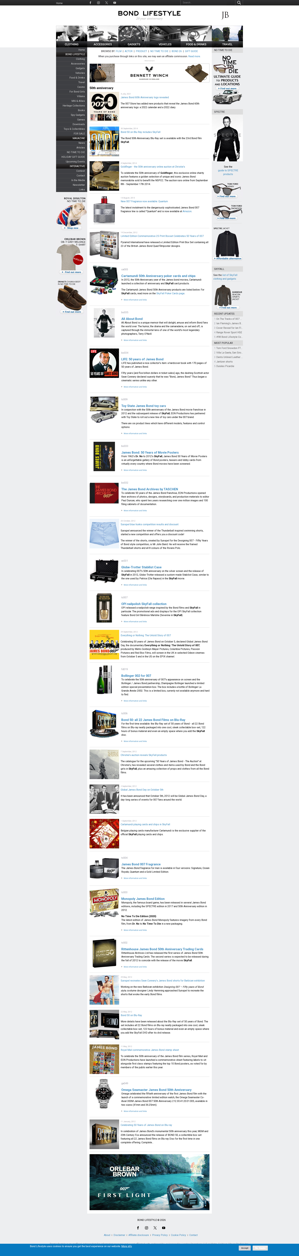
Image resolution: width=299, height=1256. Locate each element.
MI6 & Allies (78, 100)
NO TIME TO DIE (76, 152)
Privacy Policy (160, 1235)
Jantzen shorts (224, 361)
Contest (80, 170)
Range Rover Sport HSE (229, 332)
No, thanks (260, 1248)
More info (126, 1246)
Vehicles (80, 73)
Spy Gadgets (78, 114)
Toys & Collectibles (74, 128)
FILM (118, 51)
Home (59, 3)
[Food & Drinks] (196, 46)
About (107, 1235)
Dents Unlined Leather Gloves (232, 357)
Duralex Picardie (225, 366)
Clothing (80, 59)
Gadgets (80, 68)
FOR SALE (79, 133)
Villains (81, 96)
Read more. (194, 56)
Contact (81, 175)
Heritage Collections (74, 105)
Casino (81, 86)
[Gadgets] (134, 46)
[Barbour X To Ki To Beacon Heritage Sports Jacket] (228, 309)
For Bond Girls (77, 91)
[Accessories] (102, 46)
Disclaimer (119, 1235)
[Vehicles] (165, 46)
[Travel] (227, 46)
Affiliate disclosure (138, 1235)
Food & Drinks (77, 77)
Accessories (78, 63)
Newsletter (79, 184)
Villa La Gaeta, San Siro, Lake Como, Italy (238, 352)
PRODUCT (141, 51)
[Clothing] (71, 46)
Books (81, 110)
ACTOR (129, 51)
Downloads (79, 124)
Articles (80, 147)
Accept (244, 1248)
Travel (81, 82)
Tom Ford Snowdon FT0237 (231, 348)
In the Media (78, 180)
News (81, 142)
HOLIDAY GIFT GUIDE (73, 156)
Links (82, 189)
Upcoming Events (75, 161)
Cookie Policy (178, 1235)
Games (81, 119)
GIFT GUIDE (191, 51)
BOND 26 (177, 51)
